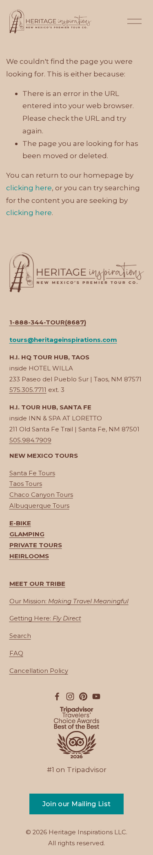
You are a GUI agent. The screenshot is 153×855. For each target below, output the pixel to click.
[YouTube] (96, 696)
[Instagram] (70, 696)
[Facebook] (57, 696)
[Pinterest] (83, 696)
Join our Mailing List (76, 804)
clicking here (29, 187)
